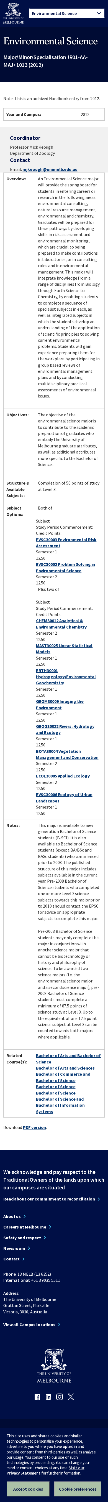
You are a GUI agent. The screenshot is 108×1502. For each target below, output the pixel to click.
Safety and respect (22, 1237)
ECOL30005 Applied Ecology (63, 776)
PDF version (34, 1127)
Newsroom (14, 1248)
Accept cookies (28, 1489)
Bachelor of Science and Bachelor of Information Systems (60, 1105)
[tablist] (67, 13)
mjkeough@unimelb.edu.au (49, 169)
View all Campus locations (29, 1324)
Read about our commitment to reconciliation (49, 1199)
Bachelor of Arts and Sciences (65, 1068)
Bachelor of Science (56, 1086)
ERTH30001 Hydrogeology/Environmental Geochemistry (66, 677)
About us (12, 1216)
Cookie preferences (77, 1489)
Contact (11, 1259)
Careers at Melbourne (24, 1227)
